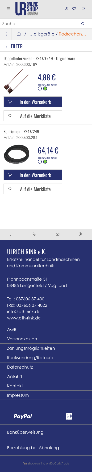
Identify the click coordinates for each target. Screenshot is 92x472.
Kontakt (15, 385)
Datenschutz (20, 367)
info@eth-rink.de (24, 311)
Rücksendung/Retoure (30, 357)
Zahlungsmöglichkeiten (31, 348)
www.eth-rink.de (24, 317)
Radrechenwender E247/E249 (74, 33)
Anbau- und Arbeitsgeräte (40, 33)
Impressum (18, 395)
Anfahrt (14, 376)
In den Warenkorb (35, 101)
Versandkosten (22, 338)
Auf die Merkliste (35, 115)
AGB (11, 329)
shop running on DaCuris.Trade (48, 463)
